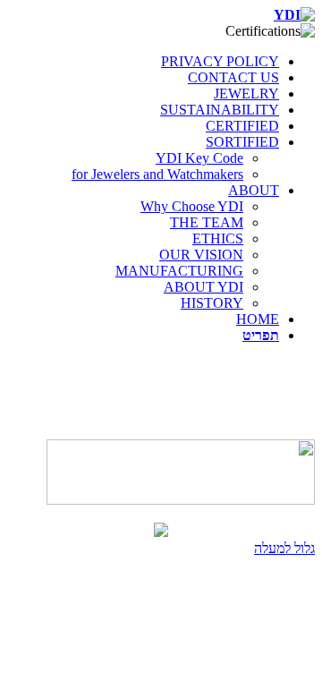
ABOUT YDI (203, 286)
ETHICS (217, 238)
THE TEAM (206, 222)
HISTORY (212, 303)
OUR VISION (201, 254)
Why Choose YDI (191, 206)
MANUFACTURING (179, 270)
